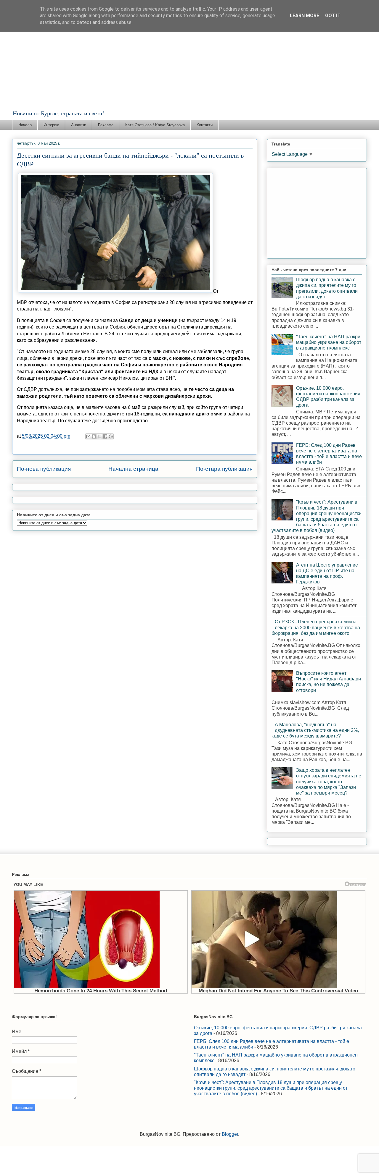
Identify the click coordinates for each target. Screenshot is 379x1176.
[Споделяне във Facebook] (105, 436)
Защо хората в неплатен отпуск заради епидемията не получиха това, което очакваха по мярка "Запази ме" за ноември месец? (328, 781)
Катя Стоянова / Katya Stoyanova (155, 125)
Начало (25, 125)
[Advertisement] (189, 64)
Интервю (51, 125)
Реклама (105, 125)
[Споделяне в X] (99, 436)
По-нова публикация (44, 469)
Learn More (304, 15)
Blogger (230, 1134)
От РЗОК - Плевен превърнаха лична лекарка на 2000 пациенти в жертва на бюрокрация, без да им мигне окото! (316, 627)
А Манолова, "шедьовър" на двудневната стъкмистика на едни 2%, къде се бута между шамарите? (315, 730)
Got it (333, 15)
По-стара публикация (224, 469)
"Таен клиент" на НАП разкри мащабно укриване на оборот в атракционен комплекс (328, 342)
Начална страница (133, 469)
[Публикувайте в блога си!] (94, 436)
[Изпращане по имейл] (88, 436)
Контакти (205, 125)
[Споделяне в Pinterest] (111, 436)
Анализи (78, 125)
